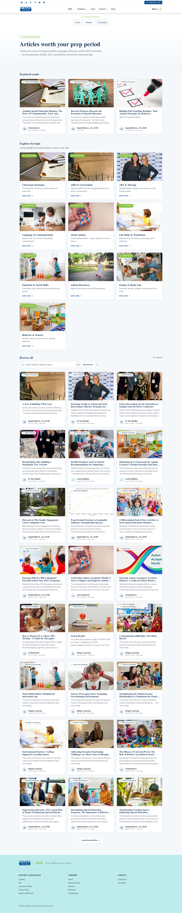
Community (102, 23)
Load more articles (89, 840)
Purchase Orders (25, 886)
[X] (31, 2)
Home (77, 23)
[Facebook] (22, 2)
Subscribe (122, 883)
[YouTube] (39, 2)
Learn (93, 9)
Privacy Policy (24, 890)
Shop (113, 9)
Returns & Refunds (26, 893)
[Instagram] (35, 2)
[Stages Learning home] (26, 9)
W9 (20, 883)
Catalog (22, 879)
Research (72, 890)
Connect (102, 9)
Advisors (71, 886)
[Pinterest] (44, 2)
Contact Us (154, 2)
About (70, 879)
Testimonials (73, 893)
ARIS (70, 9)
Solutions (81, 9)
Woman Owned (74, 883)
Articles (89, 23)
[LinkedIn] (26, 2)
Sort (78, 365)
